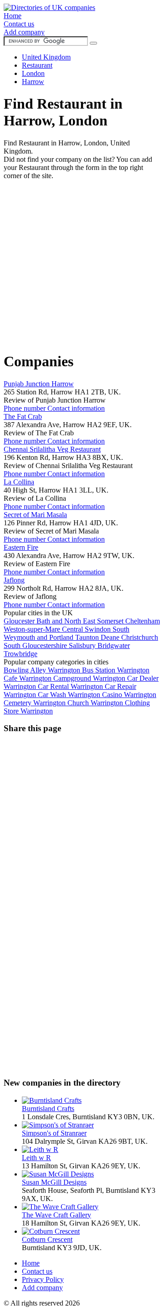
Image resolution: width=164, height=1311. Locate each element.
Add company (24, 32)
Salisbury (83, 645)
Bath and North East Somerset (80, 621)
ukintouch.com (103, 1303)
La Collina (19, 482)
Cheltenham (142, 621)
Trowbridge (20, 654)
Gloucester (20, 621)
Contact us (19, 24)
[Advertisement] (82, 262)
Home (12, 16)
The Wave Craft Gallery (56, 1215)
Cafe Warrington (28, 678)
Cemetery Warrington (35, 703)
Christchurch (139, 637)
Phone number (25, 408)
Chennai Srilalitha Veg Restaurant (52, 449)
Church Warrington (96, 703)
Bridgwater (113, 645)
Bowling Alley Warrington (43, 670)
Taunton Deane (98, 637)
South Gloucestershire (36, 645)
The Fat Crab (23, 416)
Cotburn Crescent (47, 1239)
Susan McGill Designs (54, 1182)
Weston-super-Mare (33, 629)
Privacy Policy (43, 1279)
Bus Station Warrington (115, 670)
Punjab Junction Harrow (39, 384)
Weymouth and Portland (39, 637)
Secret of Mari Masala (35, 514)
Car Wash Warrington (70, 694)
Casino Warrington (129, 694)
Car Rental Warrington (71, 686)
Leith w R (36, 1157)
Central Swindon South (95, 629)
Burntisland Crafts (48, 1108)
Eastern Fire (21, 547)
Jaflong (14, 580)
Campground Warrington (90, 678)
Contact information (76, 408)
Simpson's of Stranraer (54, 1133)
